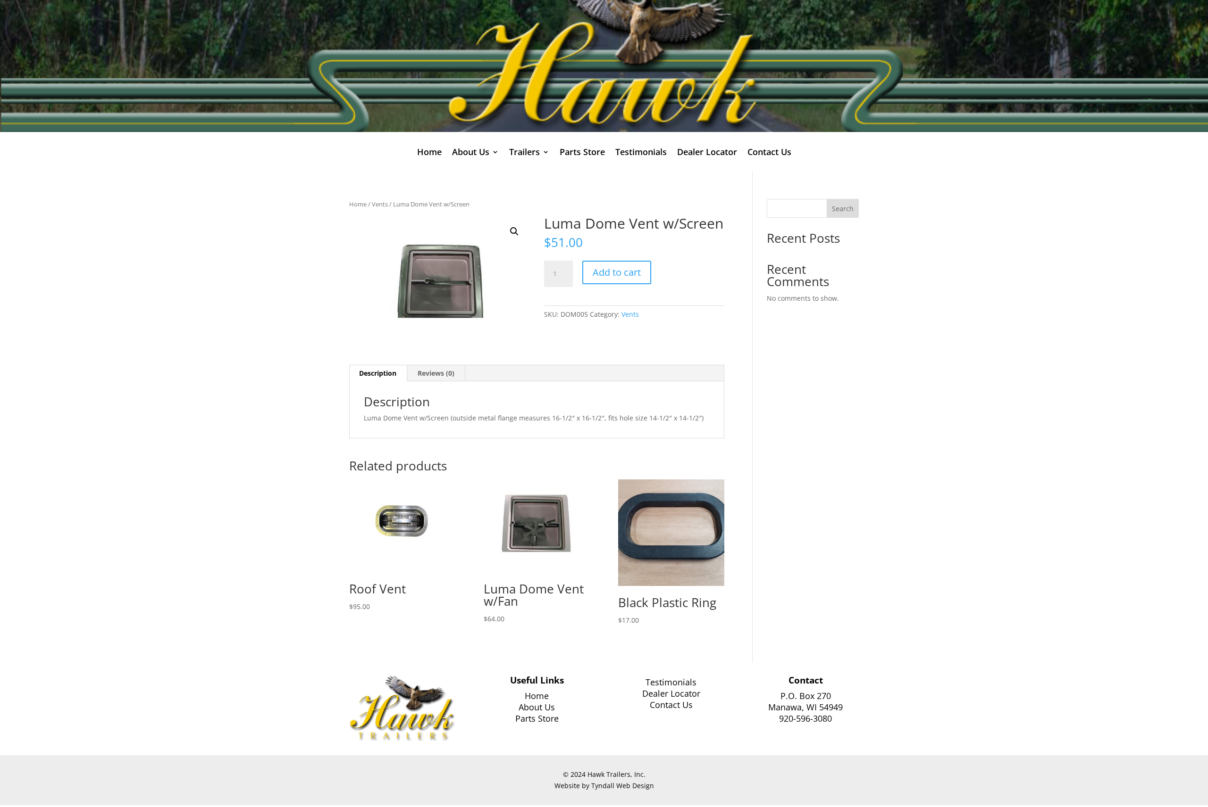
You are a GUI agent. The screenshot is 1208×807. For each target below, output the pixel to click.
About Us (537, 707)
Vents (380, 204)
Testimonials (641, 152)
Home (429, 152)
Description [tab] (377, 373)
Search (843, 208)
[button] (514, 231)
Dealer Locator (707, 152)
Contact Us (769, 152)
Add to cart (617, 272)
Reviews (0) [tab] (436, 373)
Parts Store (582, 152)
